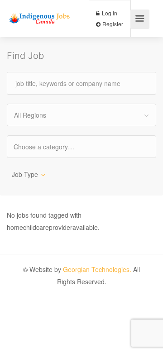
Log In (109, 13)
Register (112, 24)
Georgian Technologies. (97, 269)
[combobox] (81, 115)
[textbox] (52, 146)
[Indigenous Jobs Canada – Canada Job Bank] (39, 10)
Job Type (25, 174)
